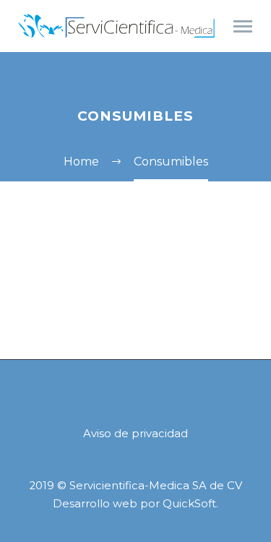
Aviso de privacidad (135, 434)
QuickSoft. (190, 503)
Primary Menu (243, 27)
